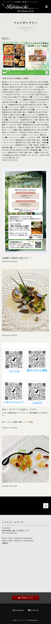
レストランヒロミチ (21, 620)
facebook (34, 610)
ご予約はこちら (26, 597)
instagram (19, 610)
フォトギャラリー (26, 22)
